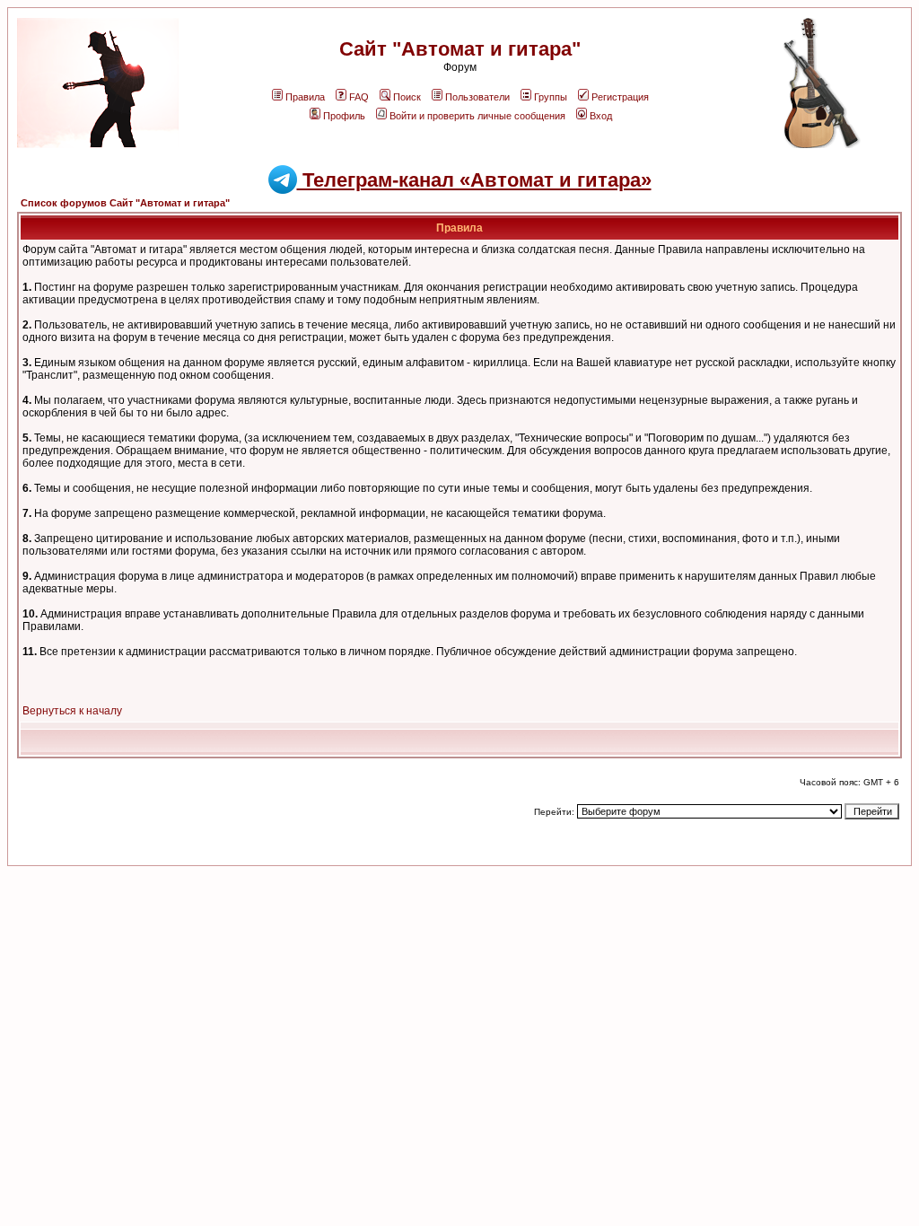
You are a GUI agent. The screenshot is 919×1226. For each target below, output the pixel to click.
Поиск (407, 97)
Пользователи (477, 97)
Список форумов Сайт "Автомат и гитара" (125, 202)
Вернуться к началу (72, 711)
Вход (601, 115)
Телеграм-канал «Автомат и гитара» (474, 180)
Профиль (344, 115)
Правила (305, 97)
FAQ (359, 97)
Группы (550, 97)
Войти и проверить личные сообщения (477, 115)
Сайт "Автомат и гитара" (460, 49)
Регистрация (620, 97)
